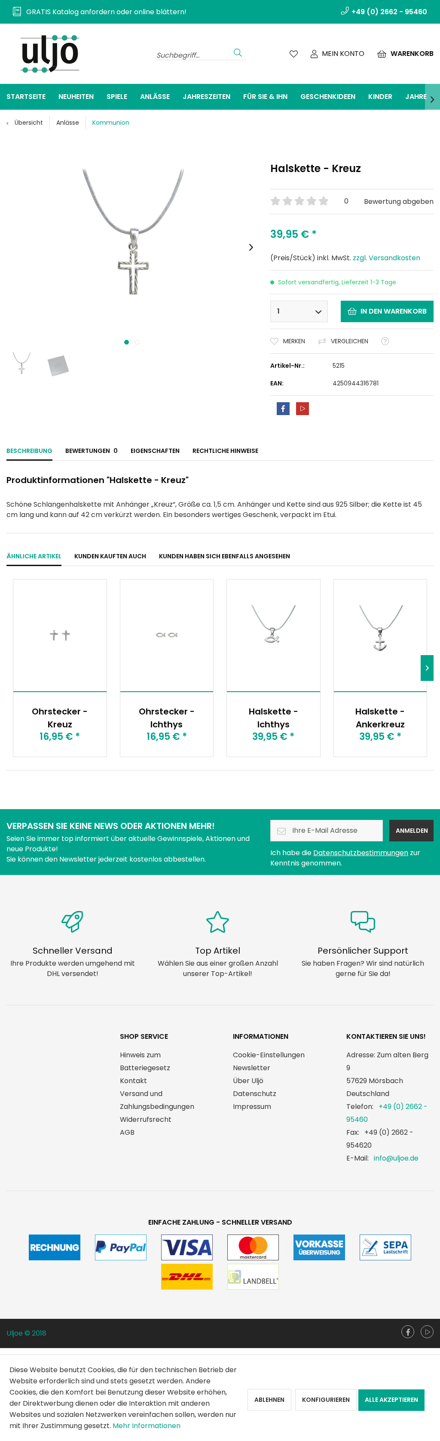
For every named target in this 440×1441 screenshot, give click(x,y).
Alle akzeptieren (391, 1399)
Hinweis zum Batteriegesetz (145, 1061)
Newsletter (251, 1068)
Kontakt (133, 1081)
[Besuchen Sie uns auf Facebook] (407, 1331)
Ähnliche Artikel (33, 556)
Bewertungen (91, 450)
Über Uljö (248, 1081)
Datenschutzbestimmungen (360, 853)
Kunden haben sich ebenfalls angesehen (224, 556)
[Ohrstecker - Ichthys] (167, 635)
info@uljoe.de (396, 1158)
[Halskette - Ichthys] (273, 635)
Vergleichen (349, 341)
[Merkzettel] (293, 53)
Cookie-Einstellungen (269, 1055)
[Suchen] (237, 51)
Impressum (252, 1107)
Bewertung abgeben (399, 201)
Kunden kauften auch (110, 556)
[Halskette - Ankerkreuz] (380, 635)
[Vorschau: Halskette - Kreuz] (21, 366)
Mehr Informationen (146, 1426)
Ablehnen (269, 1399)
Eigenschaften (155, 450)
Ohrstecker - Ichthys (167, 717)
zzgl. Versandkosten (386, 258)
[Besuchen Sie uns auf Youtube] (427, 1331)
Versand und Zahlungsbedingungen (157, 1100)
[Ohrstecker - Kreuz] (60, 635)
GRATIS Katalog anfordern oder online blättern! (103, 12)
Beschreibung (29, 450)
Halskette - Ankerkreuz (380, 717)
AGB (127, 1132)
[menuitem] (96, 12)
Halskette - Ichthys (273, 717)
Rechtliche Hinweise (225, 450)
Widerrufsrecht (145, 1119)
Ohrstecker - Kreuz (60, 717)
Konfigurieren (326, 1399)
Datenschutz (254, 1094)
